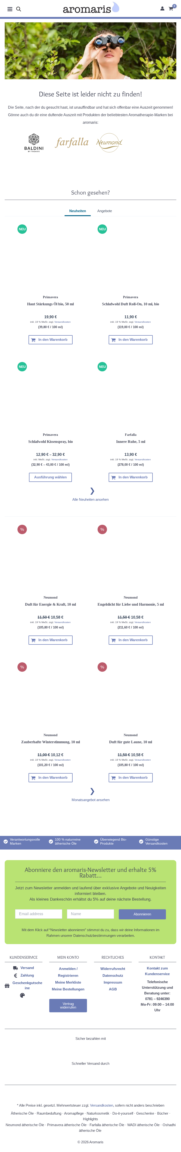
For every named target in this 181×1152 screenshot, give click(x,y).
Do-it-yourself (122, 1113)
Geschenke (145, 1113)
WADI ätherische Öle (143, 1125)
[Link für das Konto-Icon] (162, 8)
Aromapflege (74, 1113)
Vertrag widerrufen (68, 1005)
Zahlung (27, 975)
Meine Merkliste (68, 982)
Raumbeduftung (49, 1113)
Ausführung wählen (50, 477)
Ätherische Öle (22, 1113)
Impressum (113, 982)
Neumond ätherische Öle (25, 1125)
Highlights (90, 1119)
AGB (113, 989)
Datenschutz (113, 975)
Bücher (162, 1113)
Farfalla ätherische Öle (107, 1125)
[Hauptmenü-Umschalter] (10, 8)
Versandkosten (62, 322)
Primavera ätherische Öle (66, 1125)
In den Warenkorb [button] (52, 340)
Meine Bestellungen (68, 989)
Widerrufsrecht (112, 969)
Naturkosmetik (98, 1113)
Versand (27, 968)
